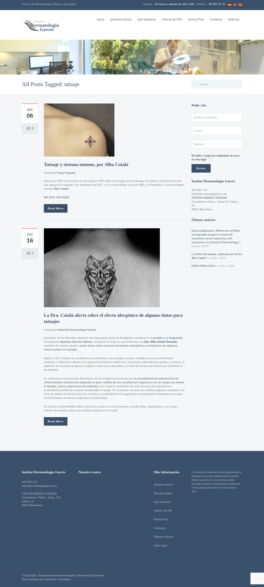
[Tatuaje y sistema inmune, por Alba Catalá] (79, 129)
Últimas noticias (163, 536)
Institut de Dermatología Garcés (76, 329)
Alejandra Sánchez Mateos (76, 341)
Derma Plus (196, 19)
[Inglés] (235, 4)
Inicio (100, 19)
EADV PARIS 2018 (203, 265)
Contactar (160, 528)
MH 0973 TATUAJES (56, 197)
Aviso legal (160, 545)
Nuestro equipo (163, 493)
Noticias (233, 19)
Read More (56, 208)
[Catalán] (240, 4)
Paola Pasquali (66, 172)
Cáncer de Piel (172, 19)
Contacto (216, 19)
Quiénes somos (121, 19)
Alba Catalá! (61, 188)
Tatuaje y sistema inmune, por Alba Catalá (86, 164)
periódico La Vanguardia (167, 337)
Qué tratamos (146, 19)
